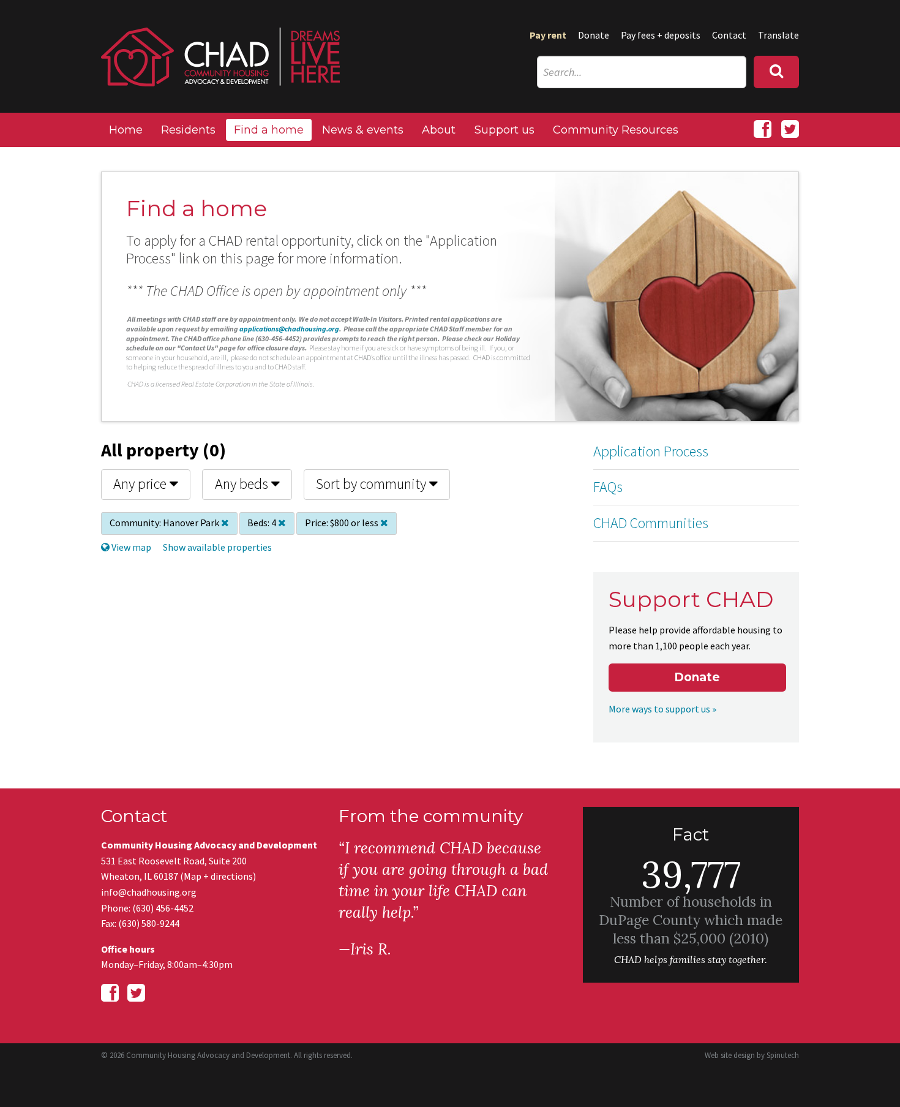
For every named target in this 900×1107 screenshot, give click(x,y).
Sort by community (372, 483)
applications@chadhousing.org (289, 328)
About (439, 130)
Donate (593, 35)
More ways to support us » (662, 709)
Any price (141, 483)
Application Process (650, 451)
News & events (362, 130)
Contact (729, 35)
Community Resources (615, 130)
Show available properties (217, 547)
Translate (778, 35)
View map (130, 547)
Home (126, 130)
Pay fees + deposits (660, 35)
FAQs (608, 486)
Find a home (269, 130)
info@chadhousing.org (149, 892)
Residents (188, 130)
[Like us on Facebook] (762, 129)
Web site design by (752, 1055)
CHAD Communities (650, 522)
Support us (504, 130)
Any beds (243, 483)
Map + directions (218, 876)
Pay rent (548, 35)
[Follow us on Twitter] (790, 129)
